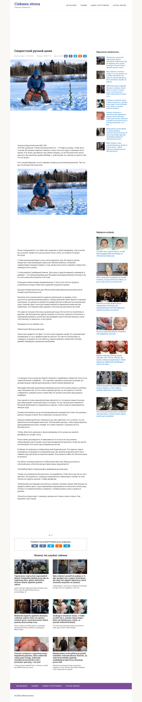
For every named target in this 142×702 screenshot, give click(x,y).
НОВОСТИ (47, 56)
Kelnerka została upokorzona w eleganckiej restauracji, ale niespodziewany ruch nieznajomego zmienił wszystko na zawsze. (110, 306)
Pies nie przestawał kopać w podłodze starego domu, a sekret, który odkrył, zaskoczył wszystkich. (111, 414)
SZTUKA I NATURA (119, 5)
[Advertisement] (71, 28)
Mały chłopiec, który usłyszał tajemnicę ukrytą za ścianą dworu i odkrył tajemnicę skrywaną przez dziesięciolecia (116, 147)
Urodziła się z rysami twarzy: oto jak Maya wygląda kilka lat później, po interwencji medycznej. (110, 254)
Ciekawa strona (27, 4)
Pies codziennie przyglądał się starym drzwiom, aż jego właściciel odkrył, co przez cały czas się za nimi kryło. (111, 280)
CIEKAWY (83, 5)
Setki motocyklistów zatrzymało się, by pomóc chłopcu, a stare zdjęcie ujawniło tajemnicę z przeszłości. (111, 388)
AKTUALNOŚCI (71, 5)
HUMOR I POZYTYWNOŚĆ (100, 5)
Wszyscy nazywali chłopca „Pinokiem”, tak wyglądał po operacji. (111, 333)
